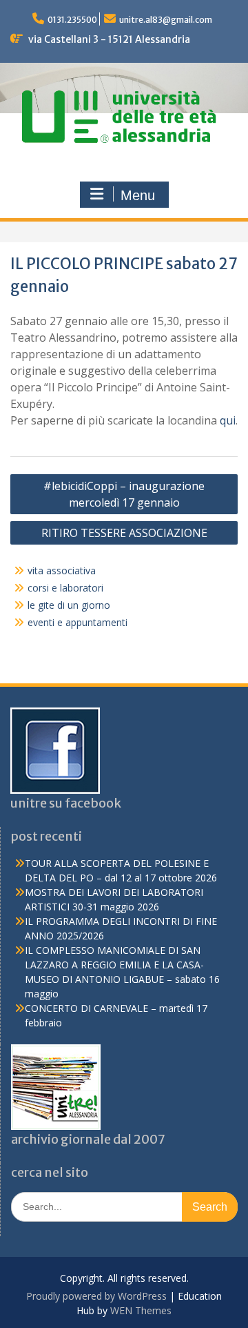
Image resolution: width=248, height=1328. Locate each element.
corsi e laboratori (65, 587)
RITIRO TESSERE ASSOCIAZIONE (124, 532)
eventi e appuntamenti (77, 622)
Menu (138, 195)
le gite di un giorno (69, 605)
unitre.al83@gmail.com (165, 19)
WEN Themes (141, 1310)
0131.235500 (72, 19)
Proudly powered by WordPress (96, 1295)
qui (228, 420)
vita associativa (62, 570)
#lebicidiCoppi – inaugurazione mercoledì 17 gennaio (124, 494)
